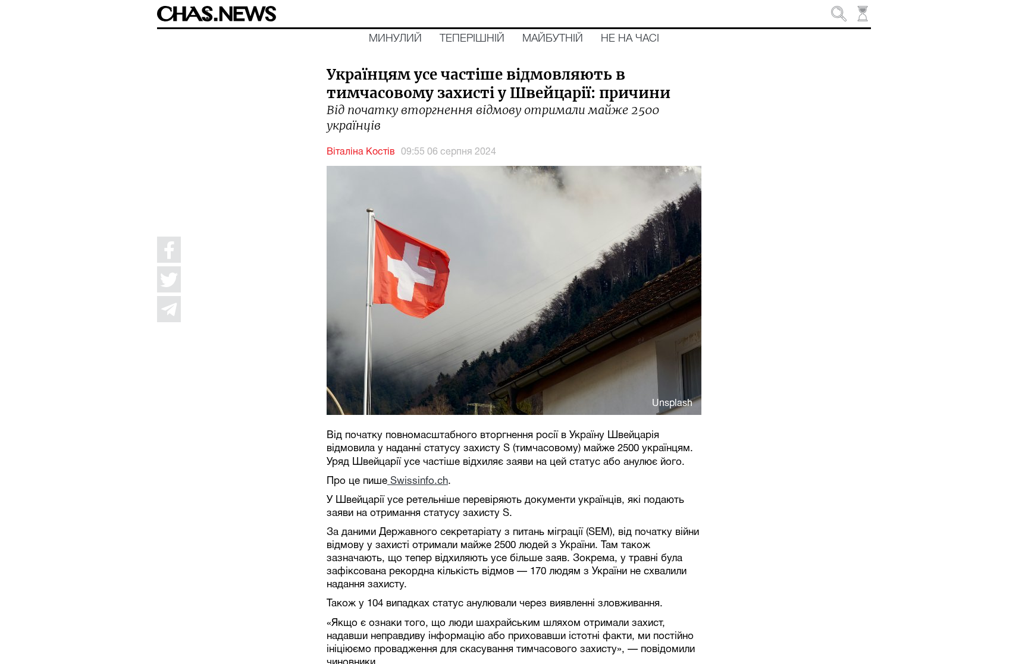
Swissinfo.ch (417, 481)
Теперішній (472, 38)
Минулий (395, 38)
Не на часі (630, 38)
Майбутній (552, 38)
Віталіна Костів (361, 152)
